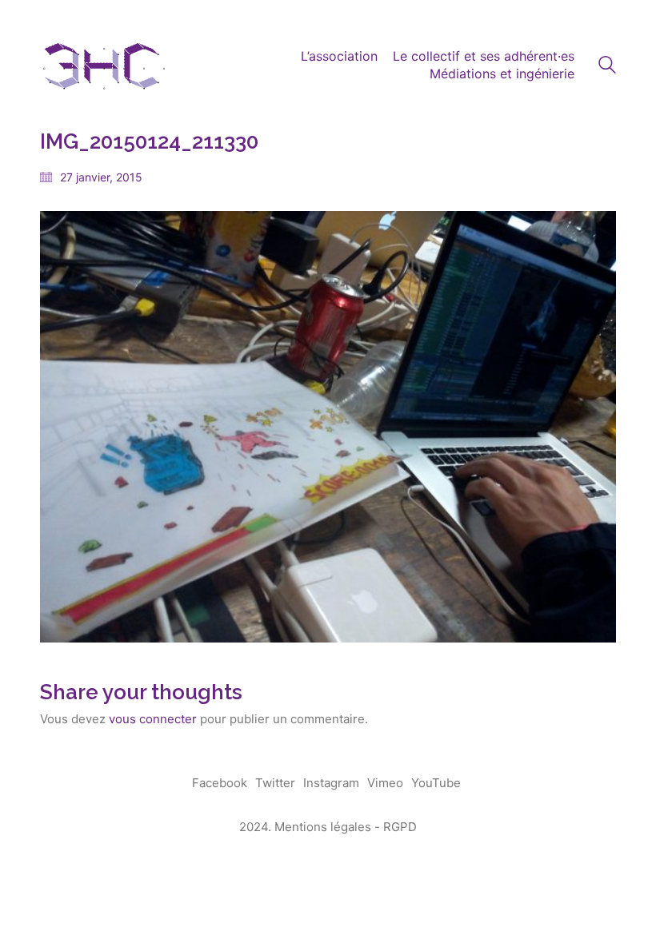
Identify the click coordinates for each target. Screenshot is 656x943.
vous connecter (153, 718)
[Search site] (607, 67)
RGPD (400, 826)
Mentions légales (322, 826)
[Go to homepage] (104, 65)
